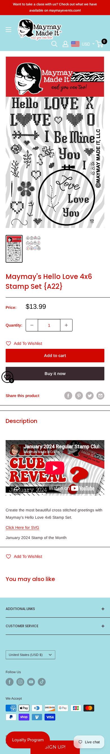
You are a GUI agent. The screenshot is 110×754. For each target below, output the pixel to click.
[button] (55, 747)
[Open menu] (8, 29)
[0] (99, 44)
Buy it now (55, 373)
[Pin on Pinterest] (79, 396)
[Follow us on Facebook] (10, 682)
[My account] (65, 44)
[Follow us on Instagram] (20, 682)
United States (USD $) (26, 655)
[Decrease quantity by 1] (32, 325)
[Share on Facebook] (68, 396)
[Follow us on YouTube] (31, 682)
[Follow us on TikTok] (42, 682)
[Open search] (54, 44)
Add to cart (55, 355)
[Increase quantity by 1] (66, 325)
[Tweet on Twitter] (90, 396)
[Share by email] (100, 396)
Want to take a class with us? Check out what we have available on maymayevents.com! (55, 7)
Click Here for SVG (22, 527)
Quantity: (14, 325)
